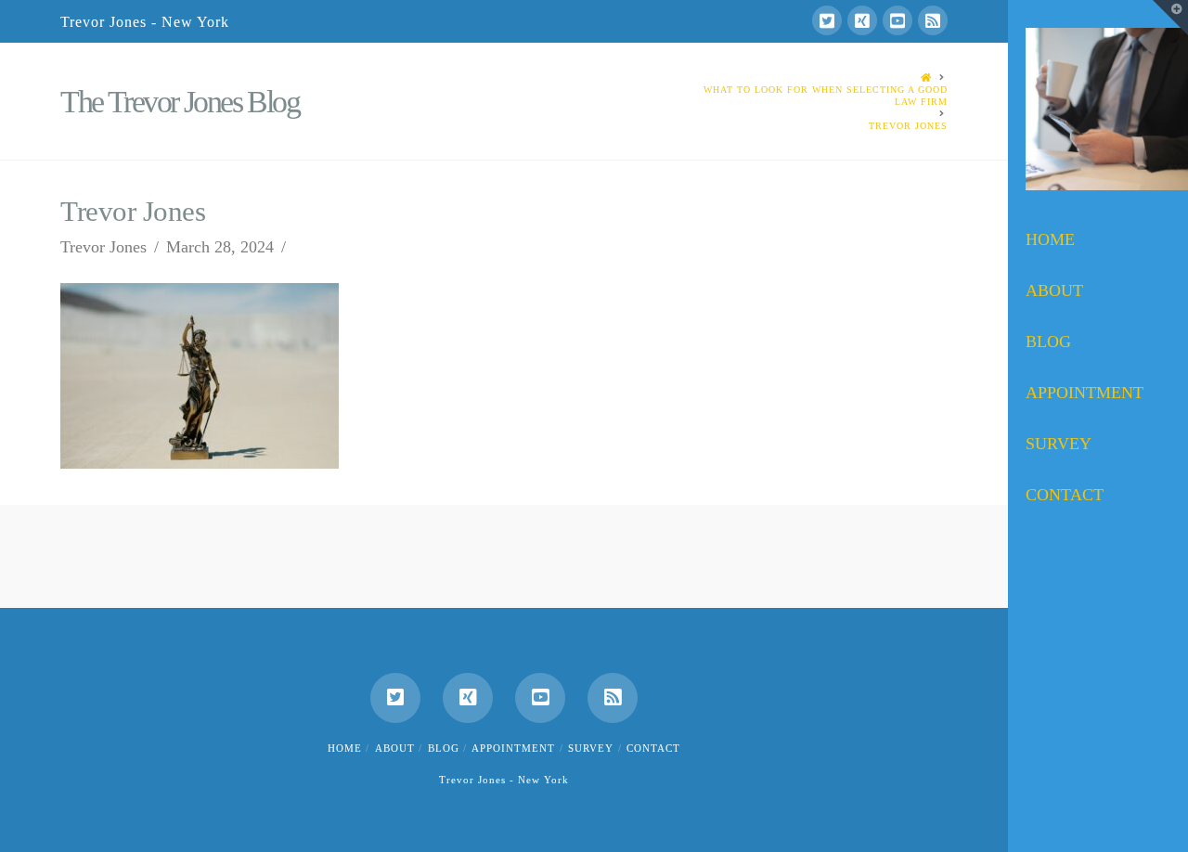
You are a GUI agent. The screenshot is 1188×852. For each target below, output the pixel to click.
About (395, 748)
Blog (443, 748)
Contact (653, 748)
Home (345, 748)
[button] (1170, 17)
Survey (590, 748)
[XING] (862, 20)
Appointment (513, 748)
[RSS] (933, 20)
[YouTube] (897, 20)
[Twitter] (827, 20)
